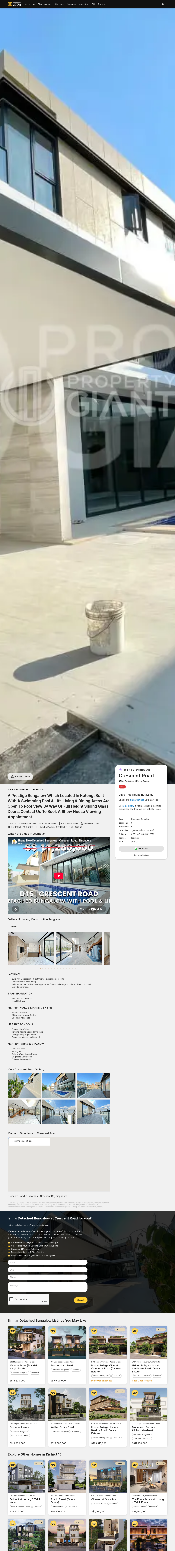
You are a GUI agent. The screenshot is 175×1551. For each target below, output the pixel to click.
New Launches (45, 4)
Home (10, 789)
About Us (83, 4)
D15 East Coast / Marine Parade (135, 781)
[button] (30, 4)
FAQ (93, 4)
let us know (128, 805)
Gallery (15, 926)
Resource (71, 4)
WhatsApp (143, 848)
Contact (101, 4)
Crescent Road (37, 789)
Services (59, 4)
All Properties (22, 789)
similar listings (137, 799)
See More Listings (141, 855)
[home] (14, 4)
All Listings (30, 4)
